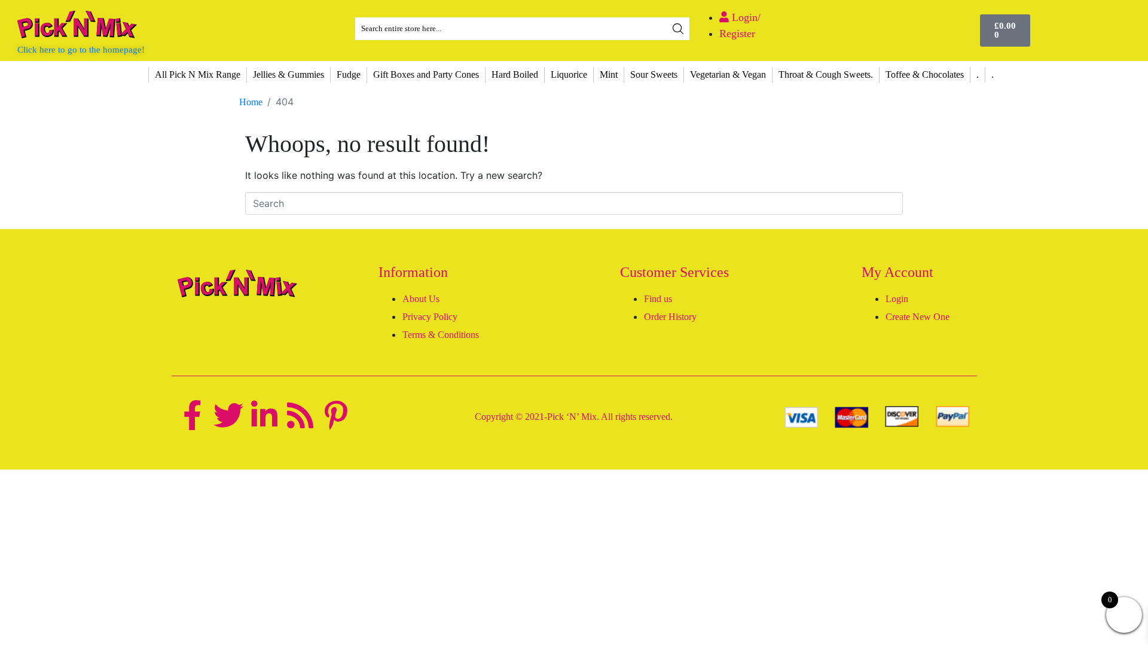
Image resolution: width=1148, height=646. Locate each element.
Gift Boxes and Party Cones (426, 74)
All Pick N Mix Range (197, 74)
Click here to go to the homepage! (81, 49)
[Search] (678, 28)
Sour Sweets (653, 74)
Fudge (349, 74)
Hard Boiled (514, 74)
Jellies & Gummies (288, 74)
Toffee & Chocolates (925, 74)
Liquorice (569, 74)
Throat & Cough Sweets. (825, 74)
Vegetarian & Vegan (728, 74)
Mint (609, 74)
